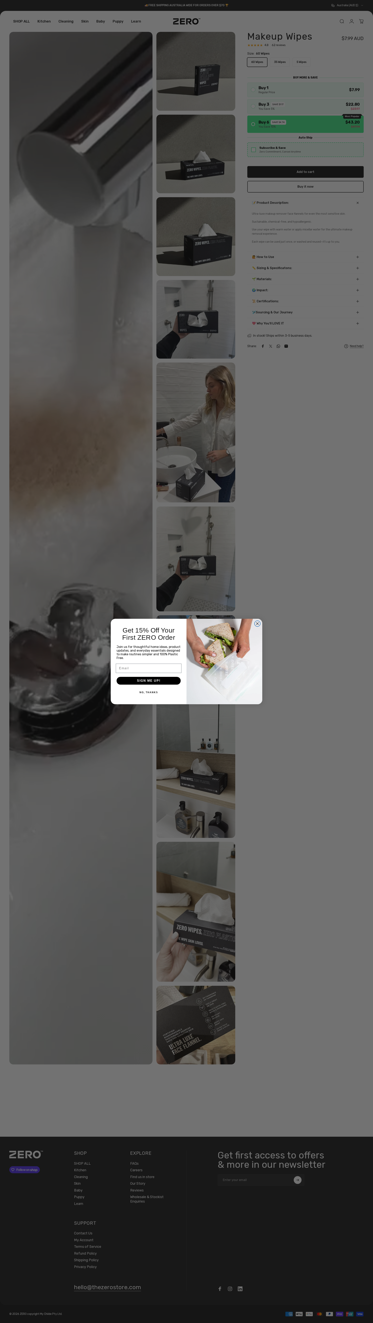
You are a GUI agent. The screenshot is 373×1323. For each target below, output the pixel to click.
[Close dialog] (257, 624)
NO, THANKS (148, 692)
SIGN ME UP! (148, 680)
